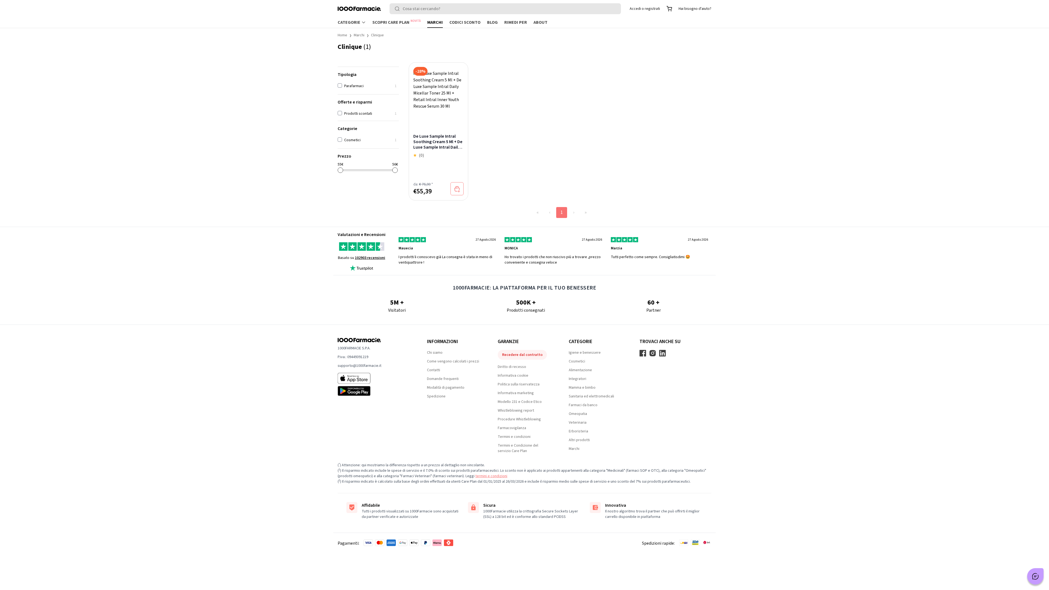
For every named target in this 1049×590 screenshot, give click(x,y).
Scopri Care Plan (396, 22)
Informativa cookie (513, 375)
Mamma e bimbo (582, 387)
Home (342, 35)
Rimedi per (515, 22)
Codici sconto (465, 22)
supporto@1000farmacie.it (359, 365)
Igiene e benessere (585, 352)
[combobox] (505, 8)
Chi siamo (435, 352)
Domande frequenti (443, 379)
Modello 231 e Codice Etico (520, 402)
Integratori (577, 379)
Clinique (377, 35)
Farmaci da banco (583, 405)
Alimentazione (580, 370)
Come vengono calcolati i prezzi (453, 361)
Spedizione (436, 396)
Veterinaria (578, 422)
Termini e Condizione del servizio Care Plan (518, 448)
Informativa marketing (516, 393)
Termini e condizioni (514, 436)
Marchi (435, 22)
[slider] (340, 170)
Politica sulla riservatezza (519, 384)
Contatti (433, 370)
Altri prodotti (579, 440)
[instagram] (652, 353)
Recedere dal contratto (522, 355)
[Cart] (669, 9)
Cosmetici (577, 361)
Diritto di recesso (512, 367)
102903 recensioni (370, 258)
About (540, 22)
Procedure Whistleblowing (519, 419)
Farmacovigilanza (512, 428)
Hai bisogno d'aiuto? (695, 8)
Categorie (349, 22)
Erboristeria (578, 431)
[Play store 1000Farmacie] (373, 391)
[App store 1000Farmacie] (373, 378)
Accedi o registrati (645, 8)
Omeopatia (578, 414)
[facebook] (643, 353)
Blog (492, 22)
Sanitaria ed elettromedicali (591, 396)
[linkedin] (662, 353)
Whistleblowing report (516, 410)
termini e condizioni (491, 476)
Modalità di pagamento (445, 387)
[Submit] (398, 8)
